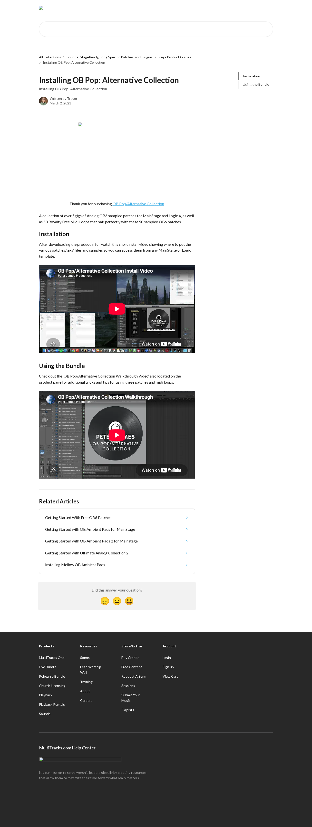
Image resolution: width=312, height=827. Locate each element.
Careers (86, 700)
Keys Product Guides (174, 57)
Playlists (127, 710)
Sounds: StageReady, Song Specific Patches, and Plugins (110, 57)
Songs (85, 657)
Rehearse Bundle (52, 676)
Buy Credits (130, 657)
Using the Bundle (256, 84)
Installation (251, 76)
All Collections (50, 57)
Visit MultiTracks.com (228, 8)
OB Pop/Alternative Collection (138, 203)
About (85, 691)
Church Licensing (52, 686)
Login (167, 657)
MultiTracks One (52, 657)
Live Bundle (48, 667)
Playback (45, 695)
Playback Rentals (52, 704)
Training (86, 682)
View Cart (170, 676)
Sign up (168, 667)
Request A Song (133, 676)
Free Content (131, 667)
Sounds (44, 714)
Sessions (128, 686)
